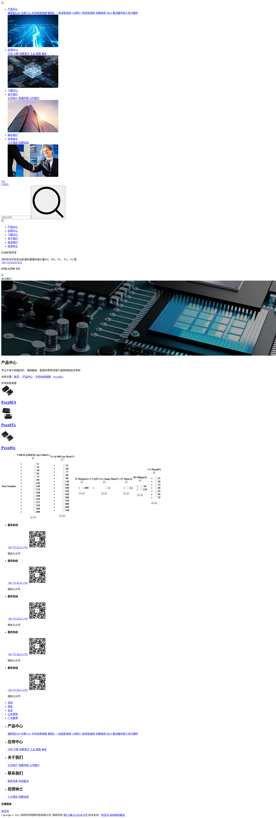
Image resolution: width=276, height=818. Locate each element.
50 (145, 486)
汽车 (10, 53)
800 (87, 487)
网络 (38, 53)
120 (38, 483)
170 (38, 489)
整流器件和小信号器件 (125, 13)
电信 (44, 53)
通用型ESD (14, 13)
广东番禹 (13, 718)
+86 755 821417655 (11, 262)
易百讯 (5, 811)
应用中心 (13, 50)
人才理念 (13, 142)
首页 (16, 376)
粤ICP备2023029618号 (75, 815)
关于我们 (13, 94)
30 (159, 481)
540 (67, 510)
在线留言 (24, 781)
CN (3, 181)
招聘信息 (24, 142)
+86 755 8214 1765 (18, 547)
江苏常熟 (13, 714)
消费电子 (24, 53)
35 (159, 484)
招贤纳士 (13, 139)
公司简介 (13, 98)
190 (38, 495)
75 (38, 476)
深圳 (10, 702)
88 (67, 475)
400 (38, 511)
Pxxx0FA (58, 376)
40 (67, 468)
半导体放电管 (39, 13)
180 (38, 492)
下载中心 (13, 90)
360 (38, 508)
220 (38, 499)
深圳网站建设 (117, 815)
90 (38, 480)
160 (67, 484)
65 (38, 473)
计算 (16, 53)
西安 (10, 706)
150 (145, 489)
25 (38, 467)
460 (67, 507)
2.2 (131, 487)
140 (38, 486)
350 (67, 500)
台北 (10, 710)
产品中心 (13, 9)
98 (67, 478)
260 (67, 494)
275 (38, 502)
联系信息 (13, 781)
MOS (109, 13)
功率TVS (26, 13)
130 (67, 481)
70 (159, 497)
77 (67, 472)
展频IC (51, 13)
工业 (32, 53)
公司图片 (34, 98)
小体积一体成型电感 (83, 13)
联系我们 (13, 135)
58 (38, 470)
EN (6, 184)
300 (67, 497)
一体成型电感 (63, 13)
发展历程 (24, 98)
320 (38, 505)
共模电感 (101, 13)
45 (159, 491)
